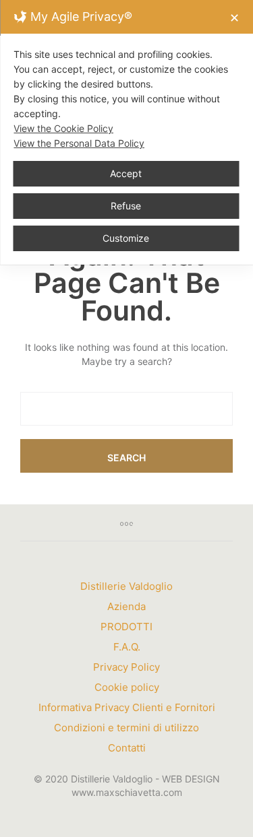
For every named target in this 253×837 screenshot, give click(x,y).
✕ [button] (234, 18)
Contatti (127, 747)
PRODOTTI (126, 626)
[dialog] (126, 132)
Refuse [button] (126, 205)
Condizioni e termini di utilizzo (126, 727)
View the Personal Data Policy (78, 143)
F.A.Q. (126, 646)
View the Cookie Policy (63, 128)
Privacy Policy (126, 667)
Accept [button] (126, 173)
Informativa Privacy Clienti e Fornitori (126, 707)
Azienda (126, 606)
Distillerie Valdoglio (126, 586)
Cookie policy (126, 687)
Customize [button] (126, 238)
